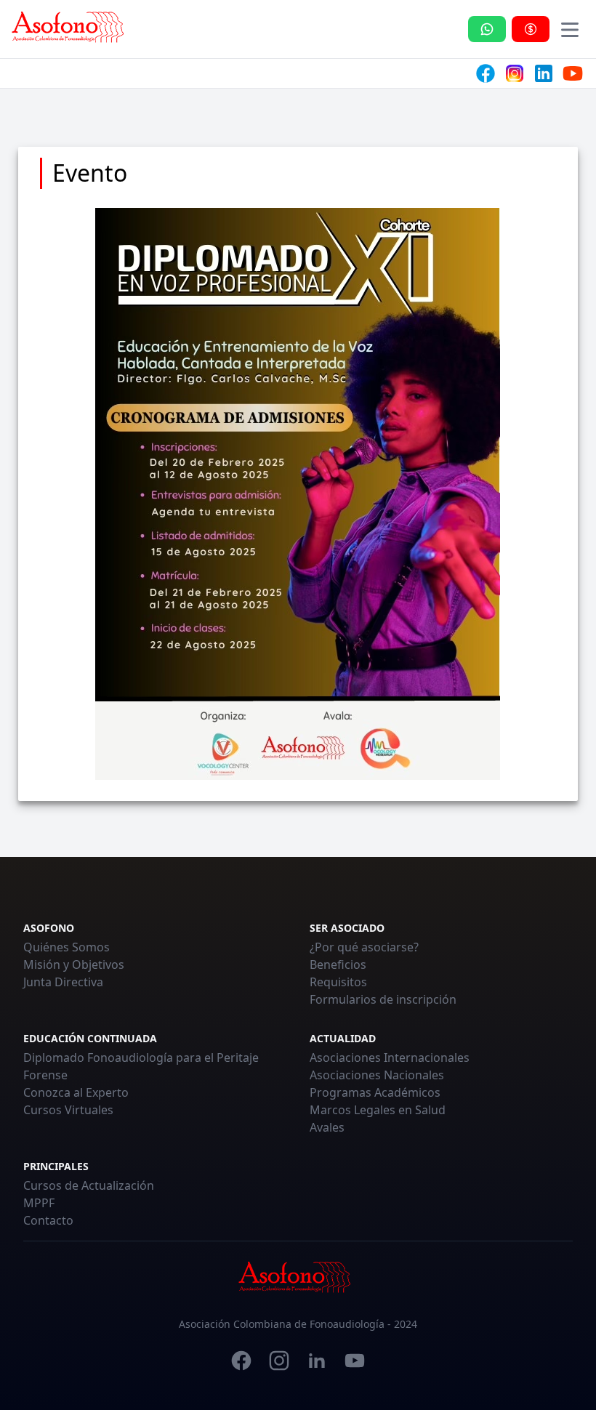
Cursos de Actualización (88, 1185)
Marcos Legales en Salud (378, 1110)
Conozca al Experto (76, 1092)
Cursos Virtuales (68, 1110)
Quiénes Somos (66, 947)
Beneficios (338, 964)
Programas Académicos (375, 1092)
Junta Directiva (63, 982)
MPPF (39, 1203)
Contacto (48, 1220)
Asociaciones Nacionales (377, 1075)
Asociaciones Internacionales (390, 1057)
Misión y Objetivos (73, 964)
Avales (327, 1127)
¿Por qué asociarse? (364, 947)
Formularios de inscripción (383, 999)
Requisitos (338, 982)
